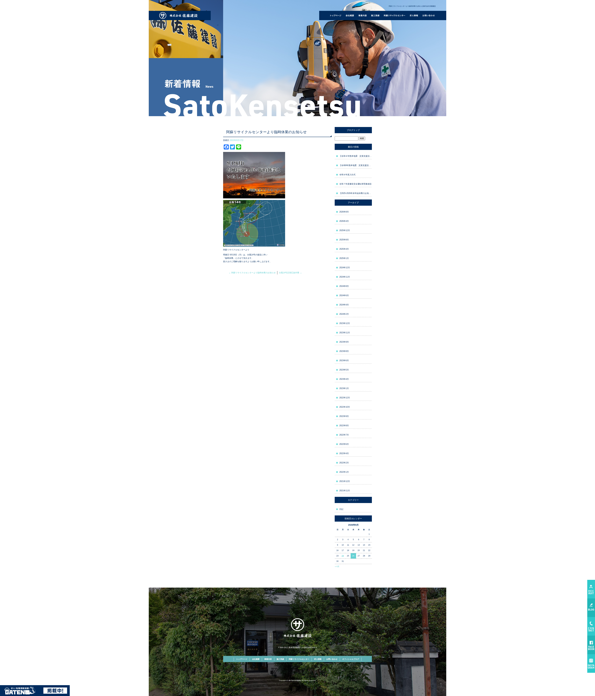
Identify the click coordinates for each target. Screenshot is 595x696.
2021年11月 (344, 490)
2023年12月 (344, 323)
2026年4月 (344, 221)
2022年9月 (344, 416)
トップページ (335, 15)
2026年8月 (344, 212)
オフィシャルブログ (350, 659)
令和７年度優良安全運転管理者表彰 (355, 184)
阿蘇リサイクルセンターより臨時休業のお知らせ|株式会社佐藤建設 (412, 6)
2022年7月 (344, 435)
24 (343, 556)
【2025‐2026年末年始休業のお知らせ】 (355, 193)
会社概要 (349, 15)
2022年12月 (344, 397)
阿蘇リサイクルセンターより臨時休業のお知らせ (252, 272)
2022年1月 (344, 472)
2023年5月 (344, 370)
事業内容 (362, 15)
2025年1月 (344, 258)
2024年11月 (344, 277)
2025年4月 (344, 249)
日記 (341, 509)
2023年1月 (344, 388)
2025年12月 (344, 230)
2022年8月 (344, 425)
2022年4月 (344, 453)
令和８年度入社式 (347, 174)
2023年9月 (344, 342)
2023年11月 (344, 332)
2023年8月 (344, 351)
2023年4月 (344, 379)
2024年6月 (344, 295)
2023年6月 (344, 360)
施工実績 (375, 15)
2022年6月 (344, 444)
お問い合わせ (429, 15)
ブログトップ (353, 130)
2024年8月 (344, 286)
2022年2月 (344, 463)
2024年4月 (344, 305)
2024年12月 (344, 267)
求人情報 (413, 15)
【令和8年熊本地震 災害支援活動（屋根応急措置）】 (355, 165)
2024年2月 (344, 314)
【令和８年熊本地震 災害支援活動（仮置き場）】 (355, 156)
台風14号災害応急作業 (290, 272)
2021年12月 (344, 481)
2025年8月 (344, 240)
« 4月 (337, 566)
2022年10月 (344, 407)
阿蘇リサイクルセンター (394, 15)
